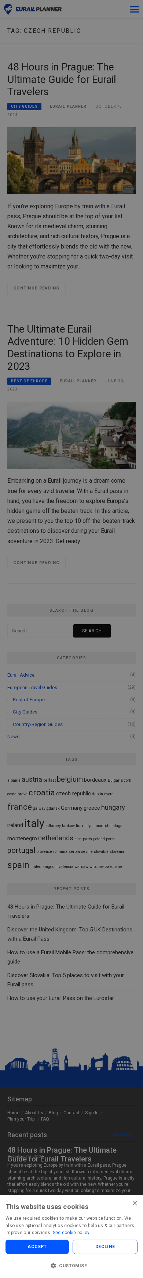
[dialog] (71, 639)
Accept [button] (37, 1246)
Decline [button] (105, 1246)
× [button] (135, 1203)
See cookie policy (71, 1232)
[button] (72, 1266)
